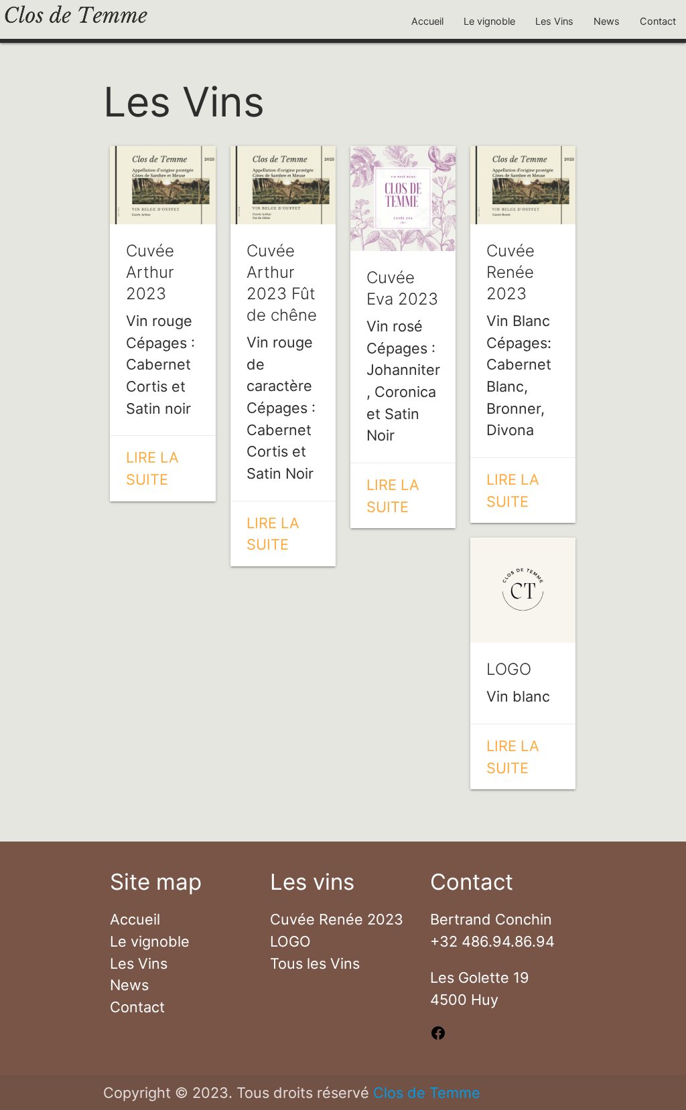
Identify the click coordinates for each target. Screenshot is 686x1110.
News (607, 21)
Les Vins (554, 21)
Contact (658, 21)
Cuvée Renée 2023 (336, 919)
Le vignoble (489, 21)
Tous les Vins (315, 963)
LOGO (290, 941)
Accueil (427, 21)
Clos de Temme (426, 1092)
